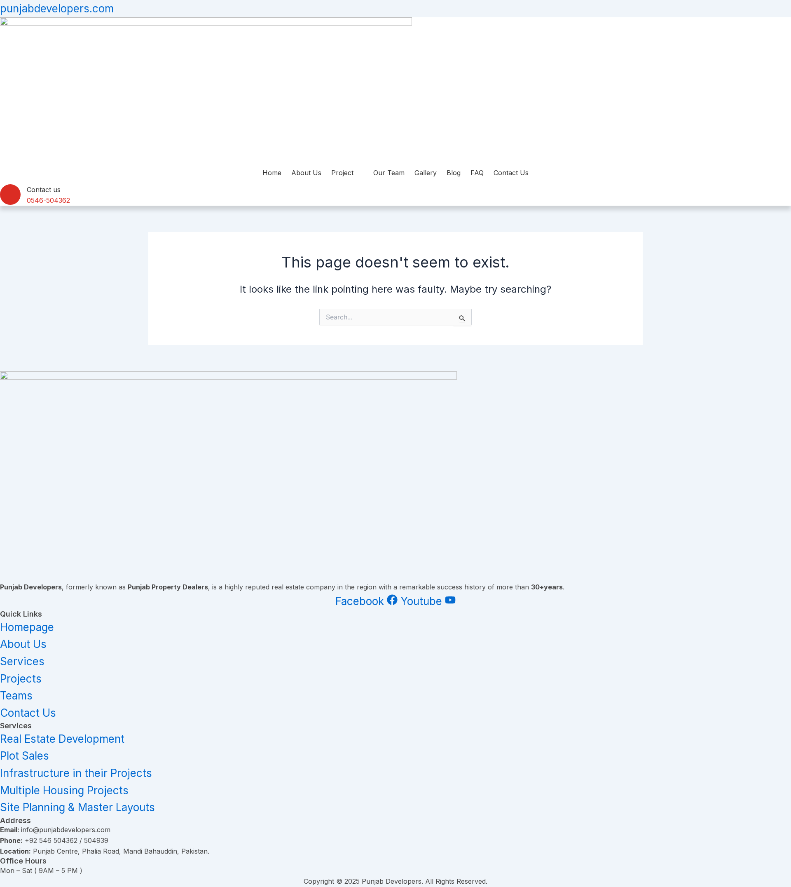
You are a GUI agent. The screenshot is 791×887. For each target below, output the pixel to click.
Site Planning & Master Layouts (77, 807)
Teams (16, 695)
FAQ (477, 173)
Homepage (27, 627)
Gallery (425, 173)
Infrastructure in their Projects (76, 773)
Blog (454, 173)
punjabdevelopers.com (57, 8)
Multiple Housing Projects (64, 790)
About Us (306, 173)
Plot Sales (24, 755)
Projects (21, 678)
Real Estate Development (62, 738)
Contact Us (511, 173)
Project (342, 173)
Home (271, 173)
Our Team (389, 173)
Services (22, 661)
